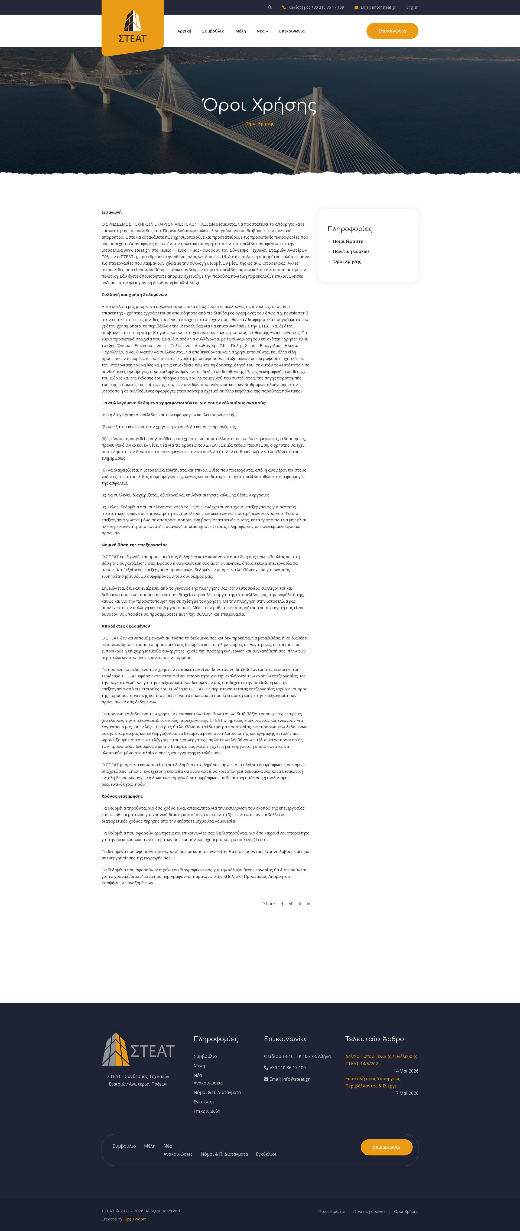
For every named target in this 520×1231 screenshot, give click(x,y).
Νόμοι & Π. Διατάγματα (217, 1092)
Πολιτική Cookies (351, 251)
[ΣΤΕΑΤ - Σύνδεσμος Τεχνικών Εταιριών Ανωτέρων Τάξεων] (133, 25)
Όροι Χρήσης (347, 261)
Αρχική (184, 31)
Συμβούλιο (213, 31)
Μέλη (240, 31)
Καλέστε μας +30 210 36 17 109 (315, 7)
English (412, 7)
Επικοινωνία (292, 31)
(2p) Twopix (134, 1219)
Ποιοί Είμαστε (348, 241)
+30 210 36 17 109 (287, 1068)
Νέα (261, 31)
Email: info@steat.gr (378, 7)
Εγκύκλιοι (204, 1102)
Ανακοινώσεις (208, 1083)
